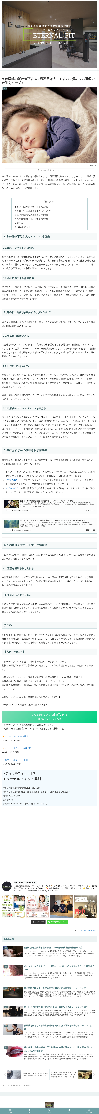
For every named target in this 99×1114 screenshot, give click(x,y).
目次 (46, 201)
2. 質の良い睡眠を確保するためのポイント (35, 211)
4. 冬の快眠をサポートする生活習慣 (32, 219)
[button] (91, 780)
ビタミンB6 (11, 480)
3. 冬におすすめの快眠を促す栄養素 (32, 215)
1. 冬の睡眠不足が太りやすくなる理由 (33, 207)
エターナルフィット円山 (16, 760)
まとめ (20, 223)
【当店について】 (24, 227)
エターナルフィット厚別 (16, 736)
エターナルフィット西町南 (18, 748)
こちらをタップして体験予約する (49, 716)
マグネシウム (12, 488)
